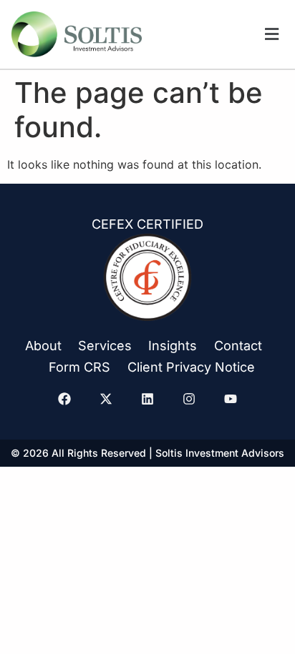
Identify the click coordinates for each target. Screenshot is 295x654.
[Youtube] (230, 398)
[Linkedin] (147, 398)
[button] (271, 34)
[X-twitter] (106, 398)
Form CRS (79, 367)
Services (105, 345)
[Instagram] (189, 398)
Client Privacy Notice (191, 367)
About (43, 345)
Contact (238, 345)
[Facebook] (64, 398)
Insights (172, 345)
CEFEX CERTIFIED (147, 224)
